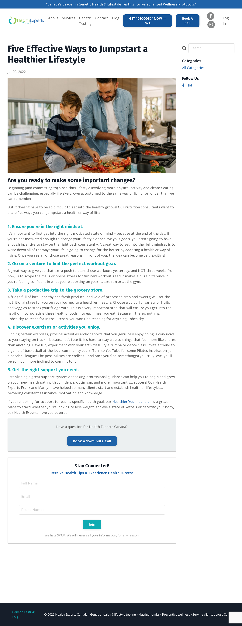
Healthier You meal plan (131, 401)
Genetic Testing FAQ (23, 614)
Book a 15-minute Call (92, 441)
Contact (101, 18)
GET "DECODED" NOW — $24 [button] (147, 20)
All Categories (193, 67)
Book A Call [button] (187, 20)
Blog (115, 18)
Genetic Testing (85, 21)
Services (68, 18)
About (53, 18)
